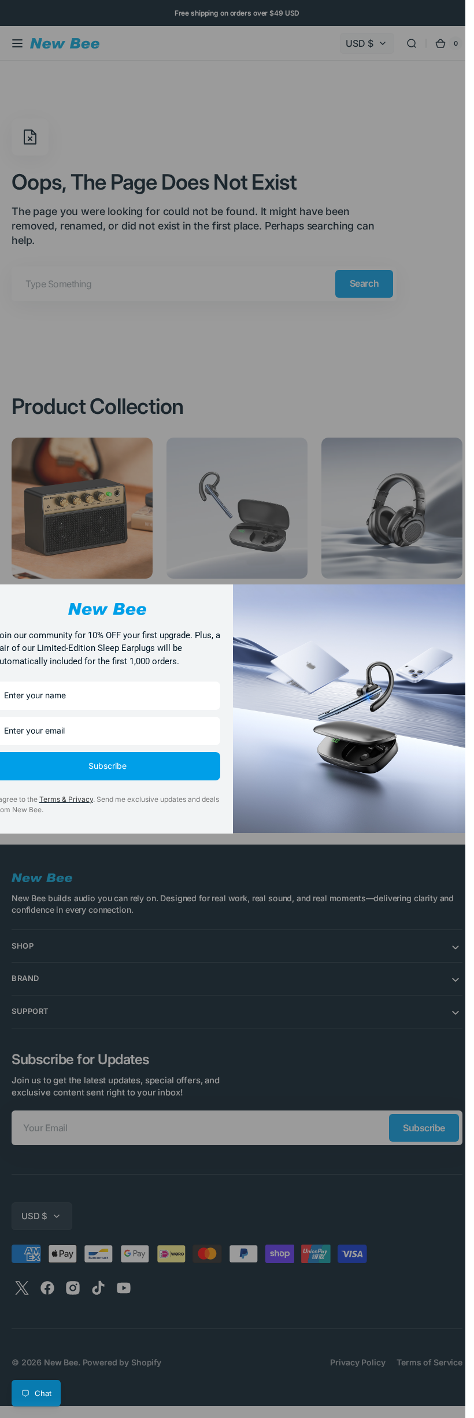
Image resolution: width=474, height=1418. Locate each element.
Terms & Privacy (66, 799)
